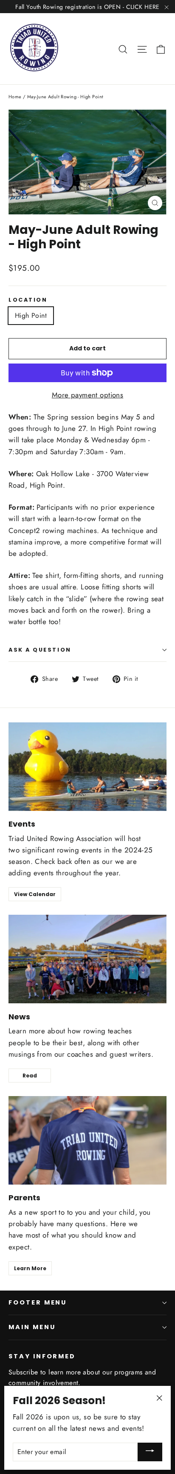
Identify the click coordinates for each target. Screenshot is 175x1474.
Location (27, 300)
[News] (87, 959)
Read (30, 1075)
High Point (31, 315)
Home (15, 96)
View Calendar (35, 894)
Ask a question (39, 649)
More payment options (88, 395)
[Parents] (87, 1140)
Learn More (30, 1268)
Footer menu (37, 1302)
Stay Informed (42, 1356)
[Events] (87, 766)
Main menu (31, 1327)
